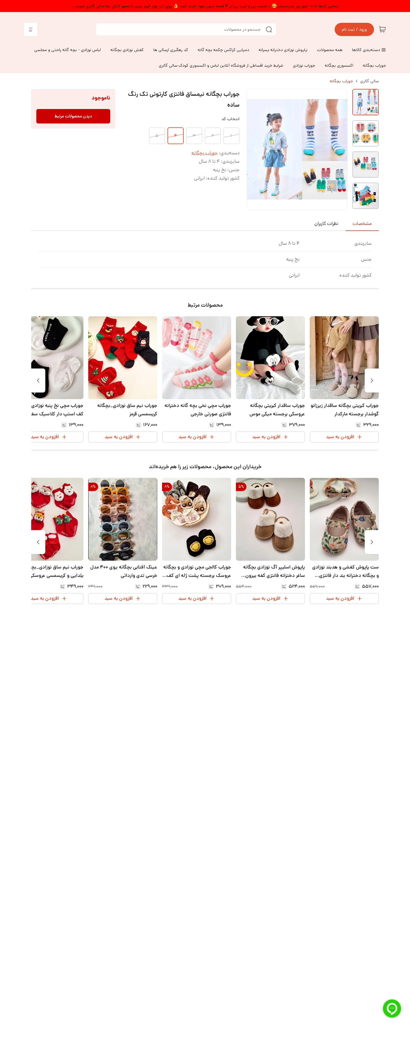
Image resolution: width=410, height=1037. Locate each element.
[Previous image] (255, 149)
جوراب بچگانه (341, 81)
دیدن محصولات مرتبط (73, 116)
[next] (38, 380)
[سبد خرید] (382, 29)
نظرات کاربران (326, 223)
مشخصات (362, 223)
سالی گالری (369, 81)
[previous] (372, 380)
